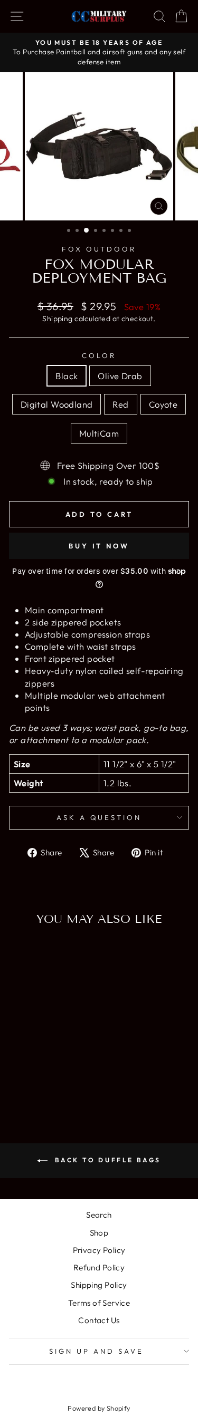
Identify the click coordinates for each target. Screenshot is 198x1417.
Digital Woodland (57, 404)
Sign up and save (96, 1351)
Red (120, 404)
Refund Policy (99, 1267)
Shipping (57, 318)
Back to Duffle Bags (106, 1160)
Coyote (163, 404)
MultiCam (99, 433)
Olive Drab (120, 375)
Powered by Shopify (99, 1408)
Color (99, 355)
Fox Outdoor (99, 249)
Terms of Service (99, 1303)
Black (66, 375)
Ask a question (99, 817)
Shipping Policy (99, 1285)
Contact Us (98, 1320)
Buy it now (99, 546)
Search (98, 1215)
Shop (99, 1233)
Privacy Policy (99, 1250)
